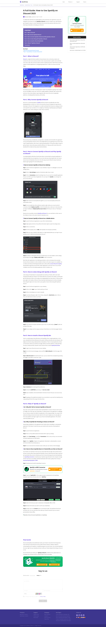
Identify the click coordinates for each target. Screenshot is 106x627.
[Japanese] (83, 618)
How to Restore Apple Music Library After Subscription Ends (77, 40)
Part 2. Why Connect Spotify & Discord (33, 34)
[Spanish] (84, 618)
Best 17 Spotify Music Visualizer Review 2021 (33, 51)
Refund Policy (36, 617)
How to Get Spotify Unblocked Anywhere (63, 616)
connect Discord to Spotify (56, 263)
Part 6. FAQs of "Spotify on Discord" (32, 43)
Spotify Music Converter (24, 616)
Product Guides (36, 616)
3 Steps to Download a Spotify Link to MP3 (63, 619)
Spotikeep (22, 5)
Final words (27, 45)
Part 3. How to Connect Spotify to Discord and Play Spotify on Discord (40, 36)
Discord (24, 59)
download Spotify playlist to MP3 (30, 460)
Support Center (36, 614)
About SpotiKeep (47, 614)
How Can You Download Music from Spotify (63, 620)
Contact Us (46, 616)
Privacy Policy (43, 596)
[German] (80, 618)
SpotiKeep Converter (29, 457)
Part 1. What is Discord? (30, 32)
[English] (77, 618)
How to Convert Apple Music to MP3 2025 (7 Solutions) (77, 47)
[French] (78, 618)
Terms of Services (47, 617)
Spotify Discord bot (56, 345)
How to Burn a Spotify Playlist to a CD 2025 (78, 50)
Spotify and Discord (42, 213)
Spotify (38, 102)
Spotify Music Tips (28, 5)
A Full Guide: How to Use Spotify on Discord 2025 (43, 5)
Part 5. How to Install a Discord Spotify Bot (34, 41)
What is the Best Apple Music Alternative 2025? (77, 44)
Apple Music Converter (24, 614)
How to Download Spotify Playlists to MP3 (63, 617)
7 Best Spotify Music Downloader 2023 (62, 614)
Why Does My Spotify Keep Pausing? (31, 50)
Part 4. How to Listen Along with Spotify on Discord (36, 38)
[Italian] (81, 618)
